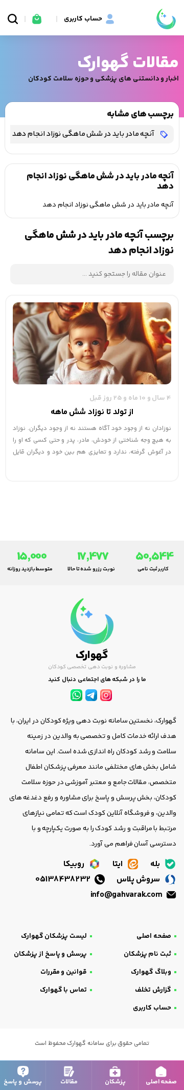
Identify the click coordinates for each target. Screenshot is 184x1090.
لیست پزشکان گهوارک (54, 936)
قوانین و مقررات (63, 972)
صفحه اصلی (153, 936)
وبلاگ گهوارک (151, 972)
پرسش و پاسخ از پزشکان (50, 954)
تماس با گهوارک (63, 990)
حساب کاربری (152, 1008)
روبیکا (74, 864)
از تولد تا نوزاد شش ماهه (92, 412)
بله (156, 864)
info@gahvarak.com (127, 895)
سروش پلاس (139, 879)
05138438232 (64, 879)
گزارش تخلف (153, 990)
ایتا (118, 864)
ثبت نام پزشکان (147, 954)
